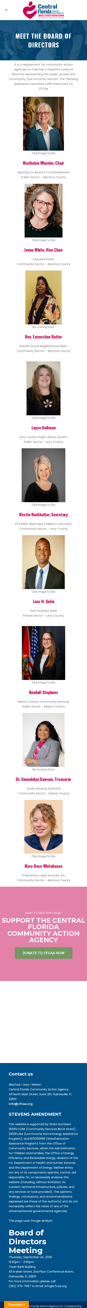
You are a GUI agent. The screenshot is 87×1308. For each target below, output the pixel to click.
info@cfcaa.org (21, 1104)
